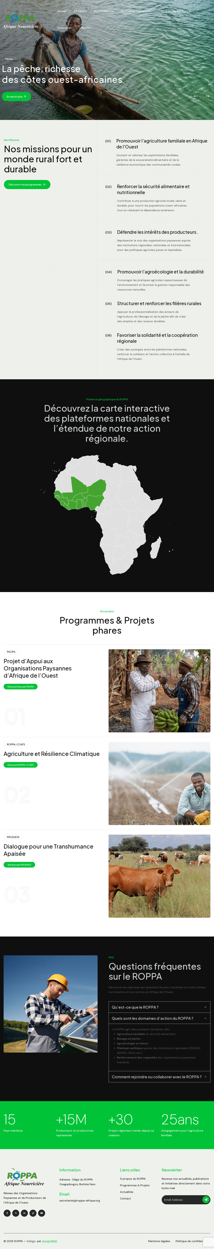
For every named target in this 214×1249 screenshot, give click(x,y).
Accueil (62, 11)
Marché (85, 27)
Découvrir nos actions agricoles (26, 97)
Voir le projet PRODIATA (19, 864)
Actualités (126, 1192)
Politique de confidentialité (193, 1241)
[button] (196, 96)
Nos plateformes (104, 11)
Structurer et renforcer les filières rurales (159, 303)
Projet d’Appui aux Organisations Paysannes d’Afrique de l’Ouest (38, 668)
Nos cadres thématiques (136, 11)
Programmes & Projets (174, 11)
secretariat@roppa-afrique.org (79, 1200)
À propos (79, 11)
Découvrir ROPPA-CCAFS (21, 764)
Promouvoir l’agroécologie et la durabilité (160, 271)
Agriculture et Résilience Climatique (52, 753)
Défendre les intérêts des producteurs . (157, 232)
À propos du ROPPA (133, 1179)
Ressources (64, 27)
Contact (125, 1198)
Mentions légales (159, 1241)
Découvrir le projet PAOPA (21, 686)
